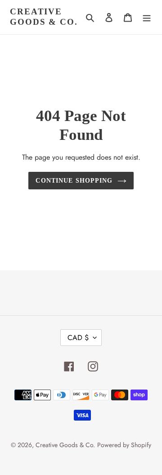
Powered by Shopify (124, 444)
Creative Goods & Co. (44, 17)
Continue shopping (74, 180)
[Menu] (146, 17)
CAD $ (78, 337)
